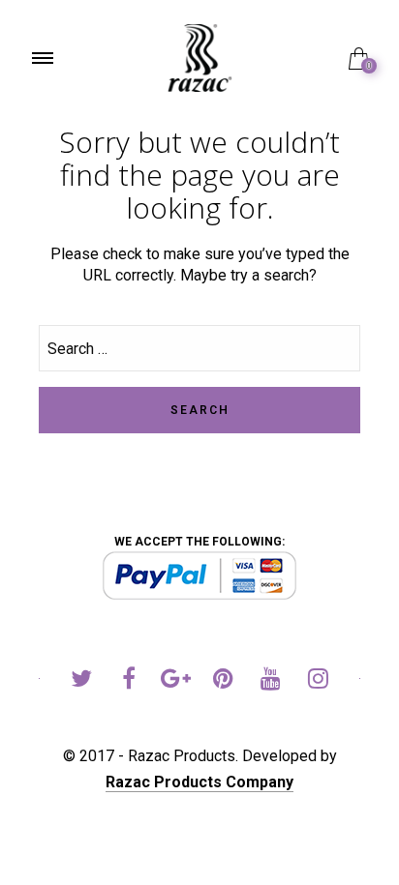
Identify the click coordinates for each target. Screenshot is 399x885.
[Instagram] (318, 681)
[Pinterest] (223, 681)
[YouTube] (270, 681)
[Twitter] (81, 681)
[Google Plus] (176, 681)
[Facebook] (128, 681)
